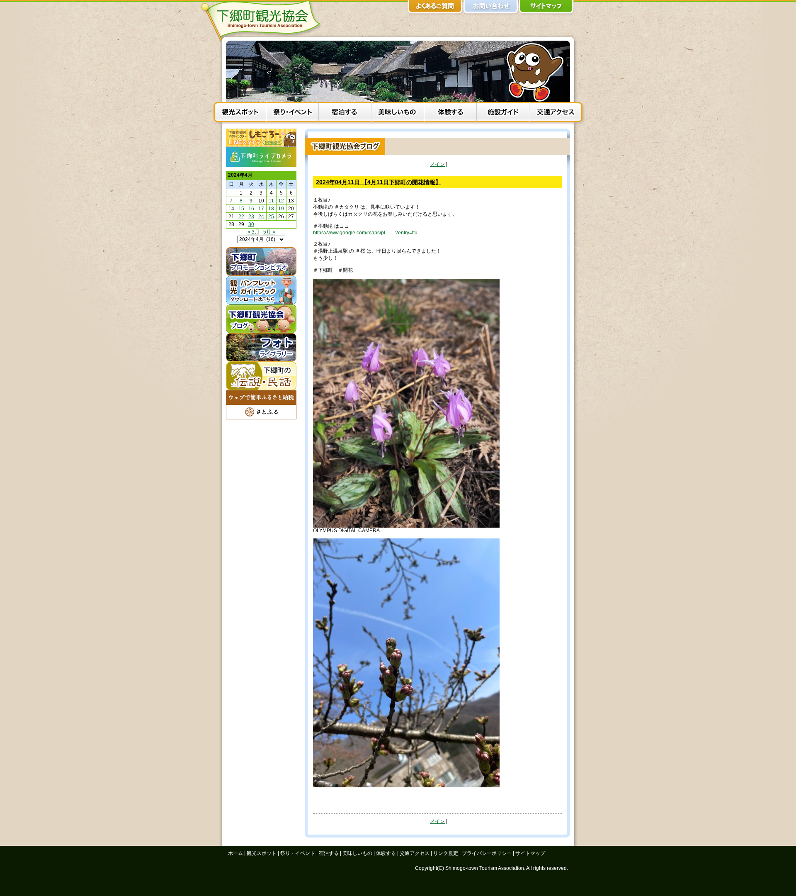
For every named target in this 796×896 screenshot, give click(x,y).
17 (261, 209)
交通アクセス (555, 113)
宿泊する (345, 113)
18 (271, 209)
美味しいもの (397, 113)
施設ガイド (503, 113)
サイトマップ (546, 8)
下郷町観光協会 (263, 21)
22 (241, 216)
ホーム (235, 853)
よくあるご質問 (435, 8)
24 (261, 216)
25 (271, 216)
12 (281, 201)
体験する (450, 113)
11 (271, 201)
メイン (437, 164)
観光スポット (240, 113)
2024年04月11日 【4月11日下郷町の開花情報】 (378, 182)
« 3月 (254, 232)
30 (251, 224)
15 (241, 209)
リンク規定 (445, 853)
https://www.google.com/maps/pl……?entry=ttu (365, 233)
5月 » (269, 232)
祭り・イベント (292, 113)
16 (251, 209)
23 (251, 216)
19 (281, 209)
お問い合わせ (491, 8)
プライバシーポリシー (487, 853)
